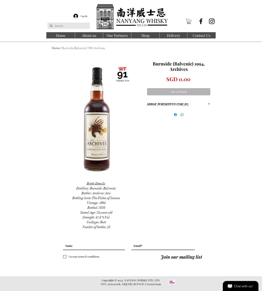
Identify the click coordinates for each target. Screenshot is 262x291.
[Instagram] (211, 21)
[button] (189, 21)
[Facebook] (201, 21)
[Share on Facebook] (175, 115)
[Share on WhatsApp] (182, 115)
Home (56, 48)
